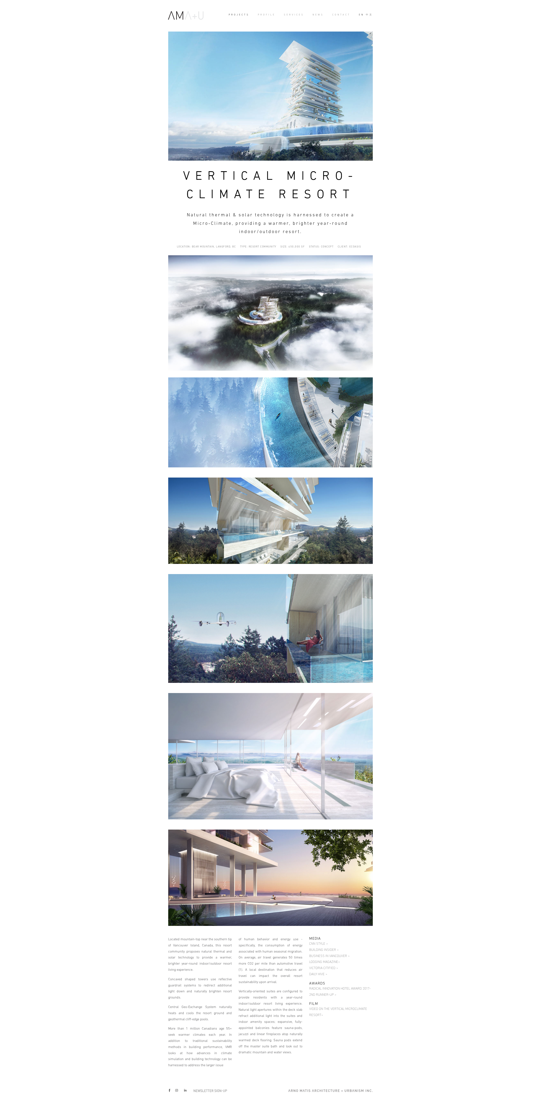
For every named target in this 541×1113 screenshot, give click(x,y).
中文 (369, 14)
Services (294, 14)
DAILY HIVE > (318, 974)
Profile (266, 14)
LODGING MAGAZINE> (324, 962)
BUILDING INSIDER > (324, 949)
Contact (341, 14)
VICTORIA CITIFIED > (323, 968)
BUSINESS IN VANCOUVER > (329, 956)
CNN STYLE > (318, 943)
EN (361, 14)
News (318, 14)
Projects (239, 14)
